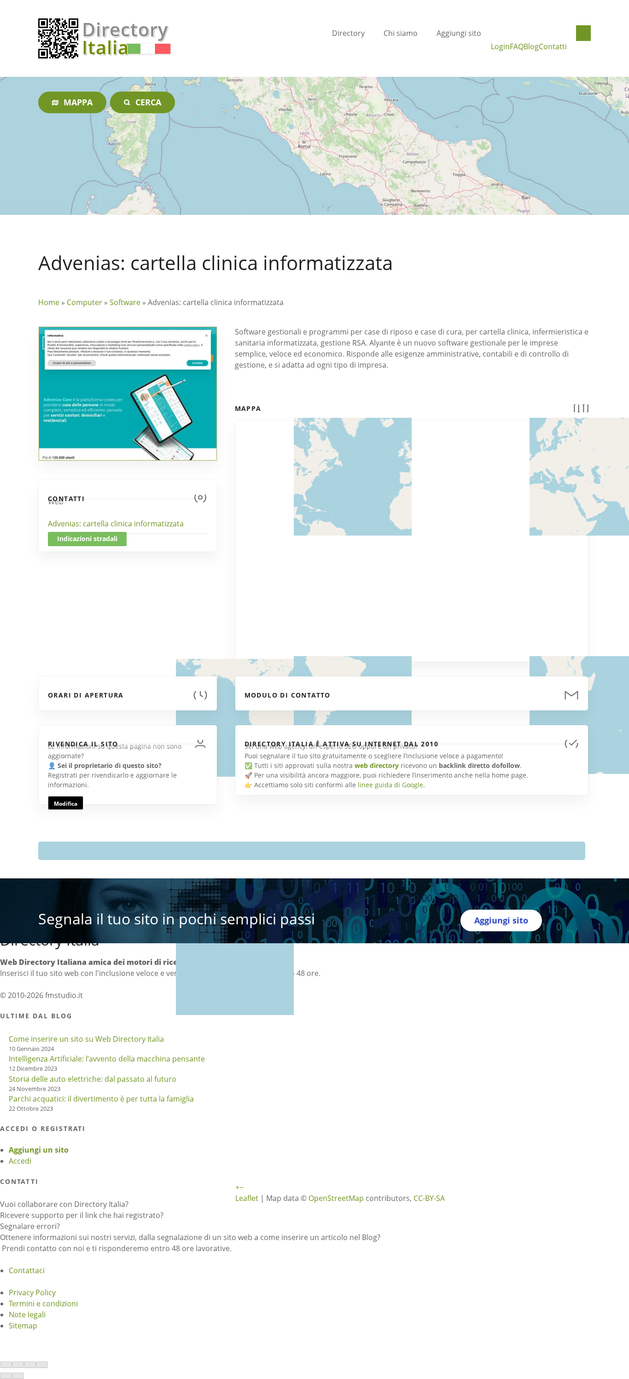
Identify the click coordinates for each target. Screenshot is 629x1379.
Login (500, 46)
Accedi (20, 1161)
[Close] (6, 1365)
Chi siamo (401, 33)
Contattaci (27, 1270)
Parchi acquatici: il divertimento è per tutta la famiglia (101, 1099)
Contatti (553, 46)
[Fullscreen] (30, 1365)
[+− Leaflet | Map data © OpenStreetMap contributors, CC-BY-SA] (411, 536)
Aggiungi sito (459, 33)
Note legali (27, 1315)
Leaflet (246, 1198)
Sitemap (23, 1326)
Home (48, 302)
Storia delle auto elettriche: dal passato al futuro (92, 1079)
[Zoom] (42, 1365)
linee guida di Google (390, 784)
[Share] (18, 1365)
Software (125, 302)
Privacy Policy (32, 1292)
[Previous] (6, 1376)
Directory (348, 33)
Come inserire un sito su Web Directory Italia (86, 1039)
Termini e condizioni (43, 1303)
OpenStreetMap (336, 1198)
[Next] (18, 1376)
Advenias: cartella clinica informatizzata (116, 524)
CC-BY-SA (429, 1198)
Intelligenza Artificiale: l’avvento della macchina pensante (107, 1059)
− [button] (241, 1187)
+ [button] (237, 1187)
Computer (84, 302)
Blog (531, 46)
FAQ (517, 46)
